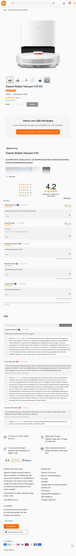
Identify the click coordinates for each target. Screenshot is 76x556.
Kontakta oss (46, 488)
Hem (5, 10)
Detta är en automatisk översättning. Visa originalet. (17, 231)
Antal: (8, 104)
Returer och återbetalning (50, 476)
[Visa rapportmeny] (69, 216)
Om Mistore (45, 491)
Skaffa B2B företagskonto (50, 494)
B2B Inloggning (46, 497)
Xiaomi (8, 94)
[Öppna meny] (74, 3)
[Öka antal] (23, 104)
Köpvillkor (44, 482)
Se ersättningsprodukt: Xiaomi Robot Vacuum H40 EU (38, 132)
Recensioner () (10, 100)
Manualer (44, 479)
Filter (7, 201)
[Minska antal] (13, 104)
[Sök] (54, 3)
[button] (18, 460)
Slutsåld (32, 104)
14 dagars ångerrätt (48, 500)
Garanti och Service (48, 473)
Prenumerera (11, 526)
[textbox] (31, 325)
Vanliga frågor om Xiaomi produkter (54, 485)
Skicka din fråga (65, 325)
